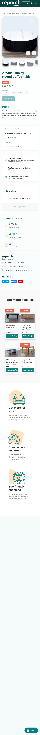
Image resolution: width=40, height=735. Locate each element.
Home (3, 13)
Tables (13, 13)
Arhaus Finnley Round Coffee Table (25, 13)
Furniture (8, 13)
